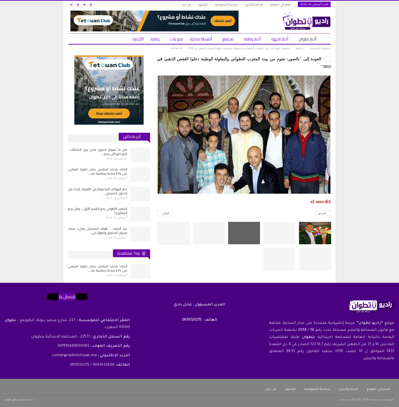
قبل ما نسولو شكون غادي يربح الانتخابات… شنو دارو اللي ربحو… (97, 152)
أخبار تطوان (308, 39)
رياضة (155, 39)
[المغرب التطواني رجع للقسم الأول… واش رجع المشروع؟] (140, 214)
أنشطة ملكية (201, 39)
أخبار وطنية (252, 39)
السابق (322, 213)
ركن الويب (10, 399)
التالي (165, 213)
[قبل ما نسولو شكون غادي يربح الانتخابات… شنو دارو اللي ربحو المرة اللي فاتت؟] (140, 155)
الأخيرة (138, 39)
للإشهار (203, 4)
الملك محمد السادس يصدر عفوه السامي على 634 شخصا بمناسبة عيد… (97, 171)
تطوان (308, 337)
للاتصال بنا (67, 297)
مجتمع (227, 39)
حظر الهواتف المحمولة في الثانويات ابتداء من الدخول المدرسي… (97, 191)
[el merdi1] (315, 233)
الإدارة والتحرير (254, 4)
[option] (109, 194)
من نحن (186, 4)
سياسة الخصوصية (226, 4)
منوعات (176, 39)
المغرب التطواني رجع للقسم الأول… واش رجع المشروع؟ (97, 211)
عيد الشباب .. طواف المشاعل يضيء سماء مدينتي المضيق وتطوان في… (97, 231)
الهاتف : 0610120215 (199, 320)
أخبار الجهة (279, 39)
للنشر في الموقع (280, 4)
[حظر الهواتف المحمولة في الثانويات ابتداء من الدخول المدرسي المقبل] (140, 194)
